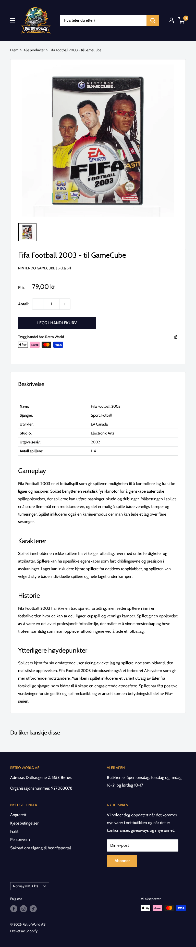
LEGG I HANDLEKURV (57, 322)
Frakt (14, 831)
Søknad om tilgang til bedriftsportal (40, 847)
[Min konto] (171, 20)
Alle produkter (33, 50)
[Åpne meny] (12, 20)
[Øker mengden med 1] (64, 304)
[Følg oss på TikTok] (33, 908)
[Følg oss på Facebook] (13, 908)
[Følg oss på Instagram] (23, 908)
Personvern (20, 839)
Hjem (14, 50)
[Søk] (152, 20)
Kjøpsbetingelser (24, 823)
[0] (181, 20)
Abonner (122, 860)
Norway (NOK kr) (25, 886)
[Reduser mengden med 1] (37, 304)
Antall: (23, 304)
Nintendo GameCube (36, 268)
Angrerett (18, 814)
